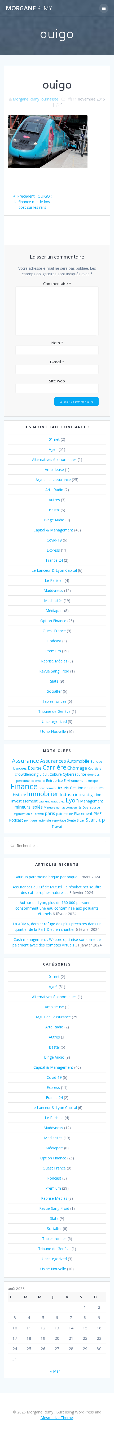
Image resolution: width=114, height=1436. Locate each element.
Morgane (29, 8)
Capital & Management (53, 530)
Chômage (77, 768)
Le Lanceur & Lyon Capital (54, 570)
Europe (92, 781)
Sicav (81, 820)
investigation (90, 794)
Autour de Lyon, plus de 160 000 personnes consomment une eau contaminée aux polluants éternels (57, 908)
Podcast (54, 640)
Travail (57, 826)
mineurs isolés (28, 807)
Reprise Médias (54, 661)
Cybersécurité (74, 774)
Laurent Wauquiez (52, 801)
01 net (54, 439)
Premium (53, 650)
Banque (96, 761)
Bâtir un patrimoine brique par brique (45, 876)
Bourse (35, 768)
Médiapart (54, 610)
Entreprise (54, 780)
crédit (44, 774)
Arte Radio (54, 489)
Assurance (25, 760)
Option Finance (53, 620)
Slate (54, 681)
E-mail (57, 361)
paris (50, 813)
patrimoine (64, 813)
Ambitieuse (54, 469)
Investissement (24, 801)
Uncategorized (54, 721)
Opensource (91, 807)
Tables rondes (54, 701)
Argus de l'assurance (53, 479)
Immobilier (43, 793)
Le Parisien (54, 580)
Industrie (69, 794)
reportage (59, 820)
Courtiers (94, 768)
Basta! (54, 509)
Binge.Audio (54, 519)
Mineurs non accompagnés (62, 807)
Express (53, 550)
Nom (57, 342)
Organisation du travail (28, 814)
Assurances (53, 760)
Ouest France (54, 630)
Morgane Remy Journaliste (35, 99)
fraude (63, 787)
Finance (24, 786)
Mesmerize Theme (57, 1417)
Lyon (72, 800)
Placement (83, 813)
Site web (57, 380)
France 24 (54, 560)
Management (91, 801)
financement (48, 788)
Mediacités (53, 600)
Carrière (54, 767)
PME (98, 813)
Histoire (19, 794)
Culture (56, 774)
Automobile (78, 761)
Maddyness (53, 590)
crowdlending (27, 774)
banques (20, 768)
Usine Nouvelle (53, 731)
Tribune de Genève (54, 711)
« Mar (55, 1371)
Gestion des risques (87, 787)
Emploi (40, 781)
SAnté (71, 820)
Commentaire (57, 283)
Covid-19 (54, 540)
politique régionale (37, 820)
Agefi (53, 449)
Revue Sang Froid (54, 671)
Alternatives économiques (54, 459)
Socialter (54, 691)
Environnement (75, 780)
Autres (54, 499)
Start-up (95, 819)
